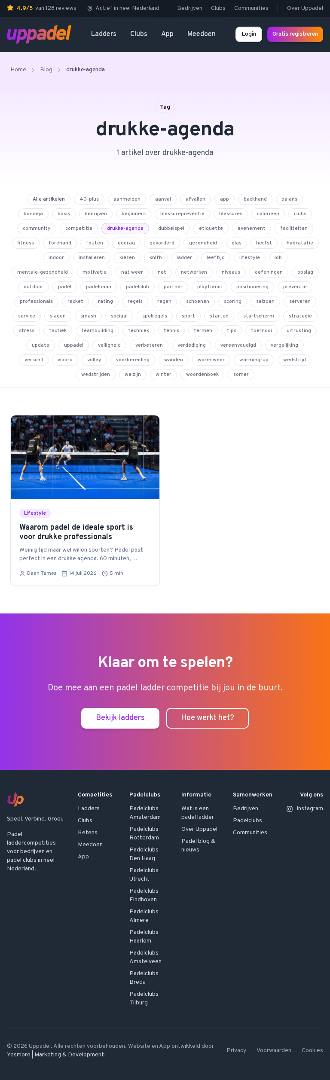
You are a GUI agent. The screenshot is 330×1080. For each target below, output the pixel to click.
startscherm (258, 316)
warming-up (254, 360)
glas (236, 243)
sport (188, 316)
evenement (252, 228)
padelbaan (98, 287)
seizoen (265, 301)
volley (94, 360)
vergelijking (284, 345)
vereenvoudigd (238, 345)
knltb (156, 257)
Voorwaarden (274, 1050)
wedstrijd (294, 360)
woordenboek (202, 374)
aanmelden (127, 199)
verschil (33, 360)
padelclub (137, 287)
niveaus (231, 272)
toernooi (261, 330)
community (37, 228)
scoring (232, 301)
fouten (94, 243)
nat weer (132, 272)
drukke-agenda (125, 228)
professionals (36, 301)
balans (289, 199)
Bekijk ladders (120, 718)
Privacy (236, 1050)
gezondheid (203, 243)
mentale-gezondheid (42, 272)
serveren (300, 301)
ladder (184, 257)
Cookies (312, 1050)
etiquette (211, 228)
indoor (56, 257)
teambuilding (97, 330)
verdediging (191, 345)
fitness (25, 243)
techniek (138, 330)
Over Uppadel (305, 8)
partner (173, 287)
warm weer (211, 360)
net (162, 272)
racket (75, 301)
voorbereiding (133, 360)
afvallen (195, 199)
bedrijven (96, 214)
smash (88, 316)
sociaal (119, 316)
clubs (300, 214)
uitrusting (299, 330)
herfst (264, 243)
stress (26, 330)
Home (18, 69)
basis (64, 214)
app (224, 199)
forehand (60, 243)
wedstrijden (95, 374)
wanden (173, 360)
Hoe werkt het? (207, 718)
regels (135, 301)
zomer (241, 374)
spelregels (154, 316)
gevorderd (162, 243)
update (40, 345)
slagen (58, 316)
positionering (252, 287)
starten (219, 316)
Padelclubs (247, 820)
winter (163, 374)
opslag (305, 272)
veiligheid (109, 345)
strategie (300, 316)
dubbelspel (171, 228)
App (167, 34)
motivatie (94, 272)
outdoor (33, 287)
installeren (92, 257)
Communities (251, 8)
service (26, 316)
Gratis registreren (295, 34)
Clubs (218, 8)
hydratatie (300, 243)
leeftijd (216, 257)
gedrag (126, 243)
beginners (134, 214)
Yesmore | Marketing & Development (55, 1055)
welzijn (133, 374)
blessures (230, 214)
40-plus (89, 199)
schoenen (197, 301)
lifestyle (249, 257)
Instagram (309, 808)
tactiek (58, 330)
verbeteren (149, 345)
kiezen (127, 257)
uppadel (73, 345)
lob (278, 257)
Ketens (88, 832)
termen (203, 330)
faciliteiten (294, 228)
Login (248, 34)
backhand (255, 199)
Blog (46, 69)
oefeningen (269, 272)
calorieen (268, 214)
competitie (78, 228)
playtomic (209, 287)
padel (64, 287)
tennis (171, 330)
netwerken (194, 272)
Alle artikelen (49, 199)
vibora (65, 360)
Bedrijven (189, 8)
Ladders (103, 34)
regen (164, 301)
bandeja (33, 214)
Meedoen (201, 34)
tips (231, 330)
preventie (295, 287)
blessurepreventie (182, 214)
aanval (163, 199)
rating (105, 301)
